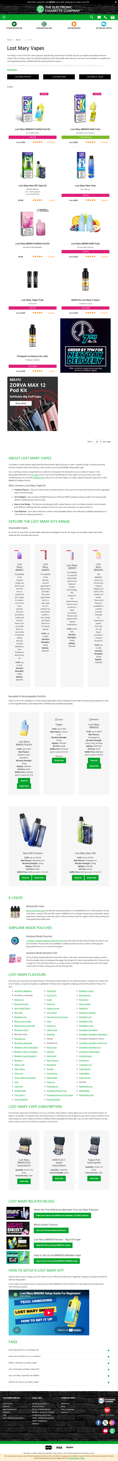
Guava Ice (51, 1004)
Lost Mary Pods (59, 76)
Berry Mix (18, 1012)
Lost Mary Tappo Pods (32, 300)
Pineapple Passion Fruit (57, 1090)
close (82, 1458)
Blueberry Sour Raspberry (25, 1056)
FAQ (5, 1415)
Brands (18, 40)
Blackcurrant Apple (22, 1021)
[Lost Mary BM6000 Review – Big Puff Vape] (17, 1248)
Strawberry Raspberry (88, 1030)
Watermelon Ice (86, 1086)
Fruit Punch (52, 995)
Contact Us (7, 1403)
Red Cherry (83, 999)
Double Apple (20, 1090)
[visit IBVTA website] (106, 1400)
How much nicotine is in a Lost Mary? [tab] (25, 1356)
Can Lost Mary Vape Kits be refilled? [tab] (24, 1375)
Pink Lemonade (53, 1099)
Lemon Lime (52, 1030)
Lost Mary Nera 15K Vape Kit (32, 185)
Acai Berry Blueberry (23, 991)
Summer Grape (85, 1056)
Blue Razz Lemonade (23, 1043)
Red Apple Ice (85, 995)
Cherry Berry (19, 1069)
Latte (49, 1021)
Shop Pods (24, 786)
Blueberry (18, 1060)
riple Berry (84, 1060)
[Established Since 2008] (44, 24)
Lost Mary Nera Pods (85, 185)
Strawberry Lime (86, 1025)
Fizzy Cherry (19, 1095)
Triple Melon (84, 1073)
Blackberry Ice (20, 1017)
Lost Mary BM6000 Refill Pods (85, 129)
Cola (16, 1082)
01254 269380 (105, 17)
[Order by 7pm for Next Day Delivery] (85, 345)
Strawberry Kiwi (86, 1021)
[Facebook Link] (98, 1422)
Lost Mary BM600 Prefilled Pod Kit (33, 243)
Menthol (50, 1051)
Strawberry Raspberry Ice (90, 1047)
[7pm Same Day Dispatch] (104, 24)
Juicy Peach (52, 1012)
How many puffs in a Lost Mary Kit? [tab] (24, 1350)
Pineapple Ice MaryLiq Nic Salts (32, 356)
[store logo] (59, 9)
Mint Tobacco (53, 1060)
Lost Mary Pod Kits (23, 76)
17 (104, 142)
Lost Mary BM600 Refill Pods (85, 243)
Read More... (12, 70)
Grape (49, 999)
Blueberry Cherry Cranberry (26, 1051)
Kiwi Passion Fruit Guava (57, 1017)
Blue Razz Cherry (21, 1030)
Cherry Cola (19, 1064)
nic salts (34, 474)
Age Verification (10, 1409)
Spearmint (83, 1008)
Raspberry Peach (86, 991)
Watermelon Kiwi (86, 1095)
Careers (64, 1412)
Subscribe (24, 1181)
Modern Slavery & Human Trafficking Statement (43, 1414)
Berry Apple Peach (22, 1008)
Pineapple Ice (52, 1086)
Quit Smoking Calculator (13, 1418)
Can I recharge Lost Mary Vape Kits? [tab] (24, 1369)
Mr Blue (50, 1069)
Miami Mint (51, 1056)
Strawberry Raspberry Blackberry (93, 1034)
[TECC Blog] (112, 1430)
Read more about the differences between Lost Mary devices (62, 1215)
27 (51, 142)
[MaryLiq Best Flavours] (17, 1234)
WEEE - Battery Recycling (43, 1418)
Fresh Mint (51, 991)
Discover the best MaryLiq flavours (51, 1230)
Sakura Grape (85, 1004)
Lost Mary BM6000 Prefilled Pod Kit (32, 129)
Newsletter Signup (99, 17)
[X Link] (105, 1422)
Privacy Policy (38, 1406)
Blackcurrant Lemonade (24, 1025)
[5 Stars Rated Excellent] (14, 24)
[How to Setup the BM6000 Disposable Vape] (17, 1263)
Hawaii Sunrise (53, 1008)
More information (107, 1415)
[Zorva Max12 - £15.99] (32, 404)
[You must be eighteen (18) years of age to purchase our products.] (107, 1410)
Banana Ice (19, 999)
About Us (65, 1403)
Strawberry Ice (85, 1017)
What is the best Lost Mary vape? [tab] (23, 1362)
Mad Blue (51, 1034)
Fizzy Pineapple (20, 1099)
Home (9, 40)
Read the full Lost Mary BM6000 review (53, 1245)
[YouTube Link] (105, 1430)
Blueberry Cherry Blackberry (26, 1047)
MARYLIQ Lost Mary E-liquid (85, 300)
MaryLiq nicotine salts (35, 910)
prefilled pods (38, 477)
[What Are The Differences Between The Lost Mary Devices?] (17, 1219)
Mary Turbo (52, 1047)
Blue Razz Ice (19, 1038)
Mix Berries (51, 1064)
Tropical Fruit (84, 1077)
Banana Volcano (21, 1004)
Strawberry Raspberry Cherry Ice (93, 1043)
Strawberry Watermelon (89, 1051)
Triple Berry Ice (85, 1064)
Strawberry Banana (87, 1012)
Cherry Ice (18, 1073)
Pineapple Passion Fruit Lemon (60, 1095)
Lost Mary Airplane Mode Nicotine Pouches (44, 940)
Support (6, 1412)
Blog (63, 1406)
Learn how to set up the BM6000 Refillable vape (56, 1261)
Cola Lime (18, 1086)
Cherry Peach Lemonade (24, 1077)
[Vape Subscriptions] (74, 24)
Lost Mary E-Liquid (95, 76)
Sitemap (35, 1423)
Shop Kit (24, 780)
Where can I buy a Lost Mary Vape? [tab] (24, 1382)
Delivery (6, 1406)
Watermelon (84, 1090)
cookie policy (74, 1458)
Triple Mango (84, 1069)
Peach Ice (51, 1082)
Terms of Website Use (41, 1409)
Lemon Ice (51, 1025)
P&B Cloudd (52, 1077)
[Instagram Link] (112, 1422)
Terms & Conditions (40, 1403)
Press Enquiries (67, 1409)
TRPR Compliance (39, 1421)
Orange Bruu (52, 1073)
